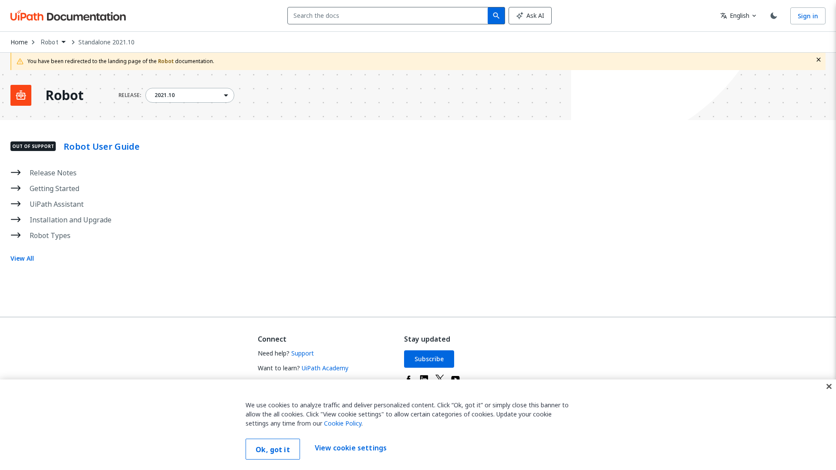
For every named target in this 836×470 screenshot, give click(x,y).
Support (302, 353)
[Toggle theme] (774, 16)
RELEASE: (129, 95)
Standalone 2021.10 (106, 42)
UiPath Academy (325, 368)
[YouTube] (455, 379)
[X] (439, 379)
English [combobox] (734, 15)
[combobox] (389, 16)
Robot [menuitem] (49, 42)
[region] (418, 424)
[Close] (829, 386)
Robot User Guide (102, 146)
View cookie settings (351, 448)
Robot (64, 95)
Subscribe (429, 358)
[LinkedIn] (424, 379)
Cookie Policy (342, 423)
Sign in (808, 15)
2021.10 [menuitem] (165, 95)
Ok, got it (273, 449)
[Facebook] (408, 379)
